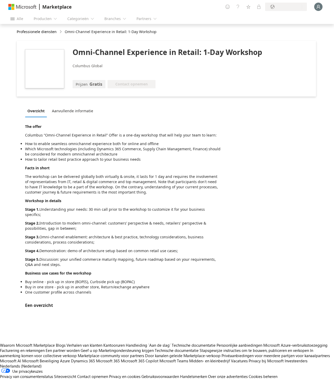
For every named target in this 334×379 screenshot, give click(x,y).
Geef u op (89, 350)
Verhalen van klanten (84, 345)
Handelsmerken (193, 376)
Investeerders (296, 360)
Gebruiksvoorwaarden (160, 376)
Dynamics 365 (83, 360)
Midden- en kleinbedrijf (209, 360)
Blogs (60, 345)
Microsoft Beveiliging (40, 360)
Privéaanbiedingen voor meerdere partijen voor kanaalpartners (276, 355)
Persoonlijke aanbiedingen (239, 345)
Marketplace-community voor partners (111, 355)
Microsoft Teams (173, 360)
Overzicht (36, 110)
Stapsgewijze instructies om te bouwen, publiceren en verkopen (254, 350)
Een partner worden (63, 350)
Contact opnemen (92, 376)
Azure (65, 360)
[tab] (37, 110)
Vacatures (239, 360)
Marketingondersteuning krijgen (126, 350)
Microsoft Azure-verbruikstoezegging (295, 345)
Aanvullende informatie (72, 110)
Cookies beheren (263, 376)
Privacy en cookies (124, 376)
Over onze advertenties (228, 376)
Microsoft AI (10, 360)
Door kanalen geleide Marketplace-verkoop (182, 355)
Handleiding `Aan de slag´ (148, 345)
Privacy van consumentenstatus (26, 376)
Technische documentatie (194, 345)
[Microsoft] (22, 7)
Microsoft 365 (108, 360)
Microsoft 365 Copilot (139, 360)
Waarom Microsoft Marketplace (27, 345)
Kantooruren (114, 345)
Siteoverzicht (65, 376)
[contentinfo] (61, 32)
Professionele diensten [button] (37, 31)
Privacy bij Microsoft (266, 360)
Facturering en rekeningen (22, 350)
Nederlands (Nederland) (21, 366)
